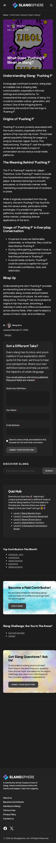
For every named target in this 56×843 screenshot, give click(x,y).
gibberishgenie (15, 566)
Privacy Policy (9, 814)
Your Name (11, 410)
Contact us (8, 818)
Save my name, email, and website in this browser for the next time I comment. (27, 441)
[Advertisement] (28, 731)
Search (49, 471)
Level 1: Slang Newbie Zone (27, 513)
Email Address (13, 425)
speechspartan (15, 560)
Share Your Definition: (16, 388)
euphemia (13, 563)
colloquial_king (15, 554)
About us (7, 797)
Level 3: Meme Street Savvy (27, 519)
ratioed (11, 636)
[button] (4, 5)
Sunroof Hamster (16, 632)
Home (5, 15)
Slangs (8, 335)
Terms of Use (9, 810)
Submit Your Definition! (21, 450)
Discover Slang (16, 463)
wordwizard (13, 557)
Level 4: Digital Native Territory (29, 522)
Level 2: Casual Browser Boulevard (31, 516)
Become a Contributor (13, 802)
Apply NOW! (17, 606)
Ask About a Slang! (12, 806)
